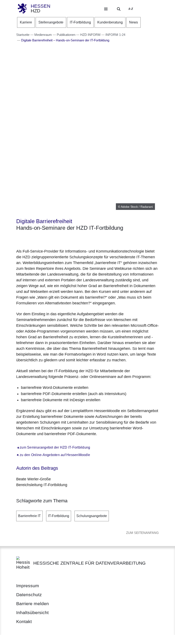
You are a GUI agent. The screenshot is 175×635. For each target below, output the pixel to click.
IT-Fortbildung (58, 516)
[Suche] (119, 9)
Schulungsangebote (91, 516)
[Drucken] (52, 239)
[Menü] (106, 9)
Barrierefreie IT (29, 516)
